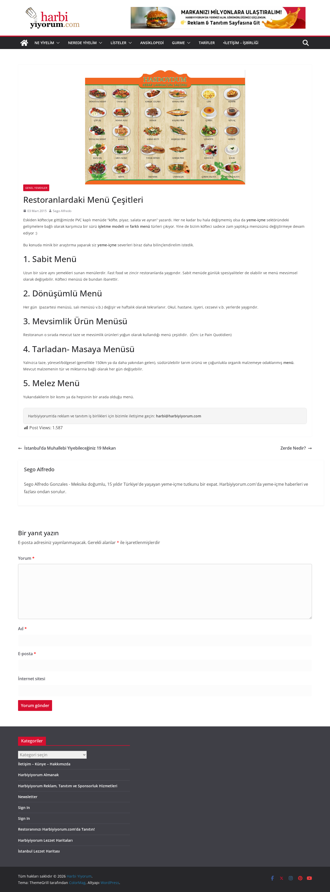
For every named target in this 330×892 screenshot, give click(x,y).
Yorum (26, 558)
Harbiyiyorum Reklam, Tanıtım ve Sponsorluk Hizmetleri (67, 785)
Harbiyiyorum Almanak (38, 774)
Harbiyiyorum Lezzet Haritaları (45, 840)
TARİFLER (207, 42)
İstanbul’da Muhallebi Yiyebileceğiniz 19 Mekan (70, 448)
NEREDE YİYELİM (82, 42)
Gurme (178, 42)
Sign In (24, 807)
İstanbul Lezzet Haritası (39, 851)
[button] (57, 42)
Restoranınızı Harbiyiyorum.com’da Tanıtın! (56, 829)
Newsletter (27, 796)
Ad (22, 628)
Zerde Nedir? (293, 448)
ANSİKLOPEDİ (152, 42)
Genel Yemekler (36, 188)
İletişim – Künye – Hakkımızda (44, 763)
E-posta (27, 653)
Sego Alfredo (62, 211)
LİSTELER (118, 42)
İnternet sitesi (31, 679)
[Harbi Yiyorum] (24, 43)
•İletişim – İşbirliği (240, 42)
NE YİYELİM (44, 42)
